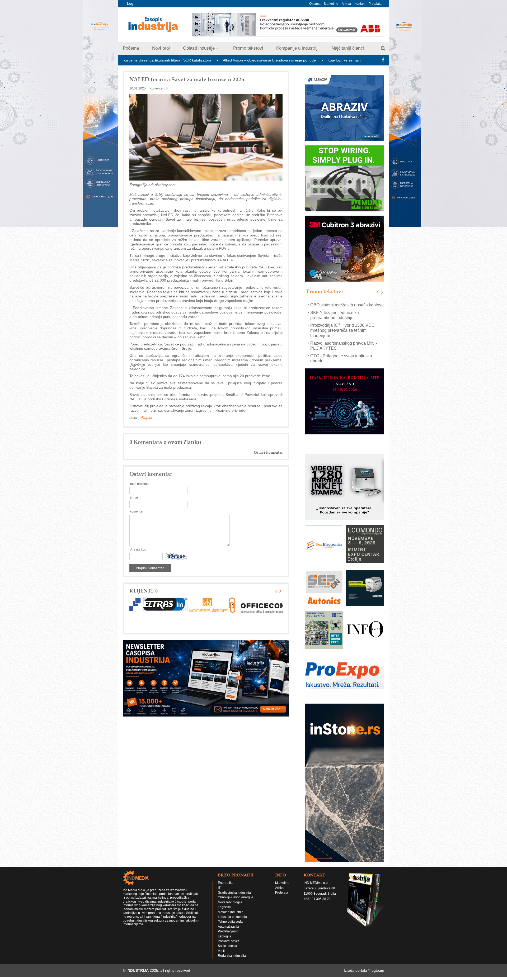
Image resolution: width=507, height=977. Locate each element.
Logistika (224, 907)
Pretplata (375, 4)
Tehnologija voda (230, 921)
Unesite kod (138, 549)
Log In (132, 3)
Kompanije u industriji (297, 48)
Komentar (136, 511)
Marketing (331, 4)
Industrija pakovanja (232, 917)
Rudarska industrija (232, 955)
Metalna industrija (230, 912)
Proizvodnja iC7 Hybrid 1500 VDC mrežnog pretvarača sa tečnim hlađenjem (342, 309)
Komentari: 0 (158, 88)
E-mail (134, 497)
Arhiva (346, 4)
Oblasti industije (199, 48)
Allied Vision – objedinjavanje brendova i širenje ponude (205, 60)
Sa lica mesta (227, 946)
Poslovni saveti (229, 941)
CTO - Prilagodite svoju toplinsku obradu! (341, 338)
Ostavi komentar (268, 452)
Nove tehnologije (230, 902)
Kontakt (359, 4)
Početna (131, 48)
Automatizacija (228, 926)
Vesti (221, 951)
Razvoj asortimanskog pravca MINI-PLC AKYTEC (343, 325)
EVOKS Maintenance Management (343, 361)
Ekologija (224, 936)
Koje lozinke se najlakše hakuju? (290, 60)
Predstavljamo (228, 931)
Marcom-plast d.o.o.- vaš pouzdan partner (341, 350)
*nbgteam (376, 970)
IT (219, 888)
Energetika (225, 883)
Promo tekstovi (248, 48)
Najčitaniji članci (348, 48)
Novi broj (161, 48)
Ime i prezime (139, 484)
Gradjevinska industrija (234, 892)
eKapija (146, 417)
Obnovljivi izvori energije (235, 897)
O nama (315, 4)
